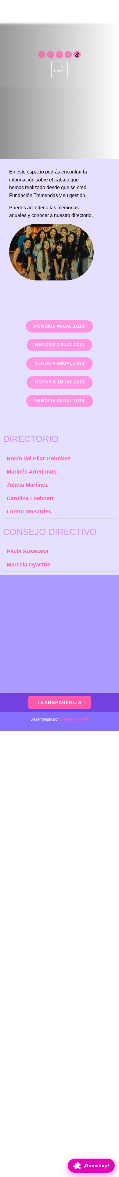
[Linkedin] (59, 54)
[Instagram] (41, 54)
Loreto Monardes (29, 511)
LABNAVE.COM (74, 719)
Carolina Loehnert (30, 498)
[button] (59, 326)
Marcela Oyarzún (29, 564)
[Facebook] (68, 54)
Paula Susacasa (27, 551)
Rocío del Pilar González (38, 458)
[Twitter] (50, 54)
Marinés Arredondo (32, 471)
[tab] (59, 458)
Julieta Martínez (27, 485)
